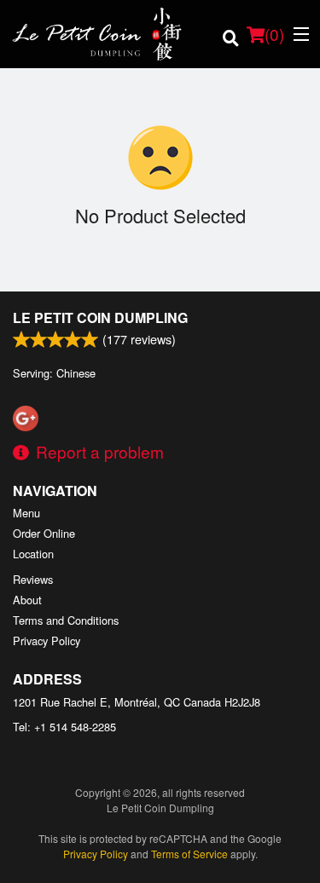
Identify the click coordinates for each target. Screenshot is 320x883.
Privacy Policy (46, 640)
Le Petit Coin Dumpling (100, 317)
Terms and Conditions (66, 620)
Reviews (33, 579)
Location (33, 553)
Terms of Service (189, 853)
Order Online (44, 533)
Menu (26, 513)
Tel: (64, 727)
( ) (274, 33)
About (27, 600)
